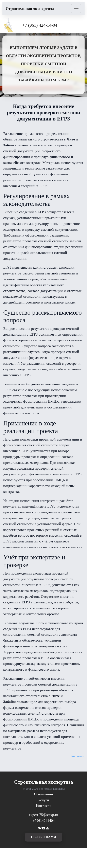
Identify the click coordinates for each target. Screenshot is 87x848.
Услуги (43, 800)
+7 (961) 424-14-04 (39, 25)
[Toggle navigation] (76, 8)
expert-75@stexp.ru (43, 815)
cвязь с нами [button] (43, 837)
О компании (43, 794)
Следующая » (77, 756)
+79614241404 (44, 821)
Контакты (43, 806)
